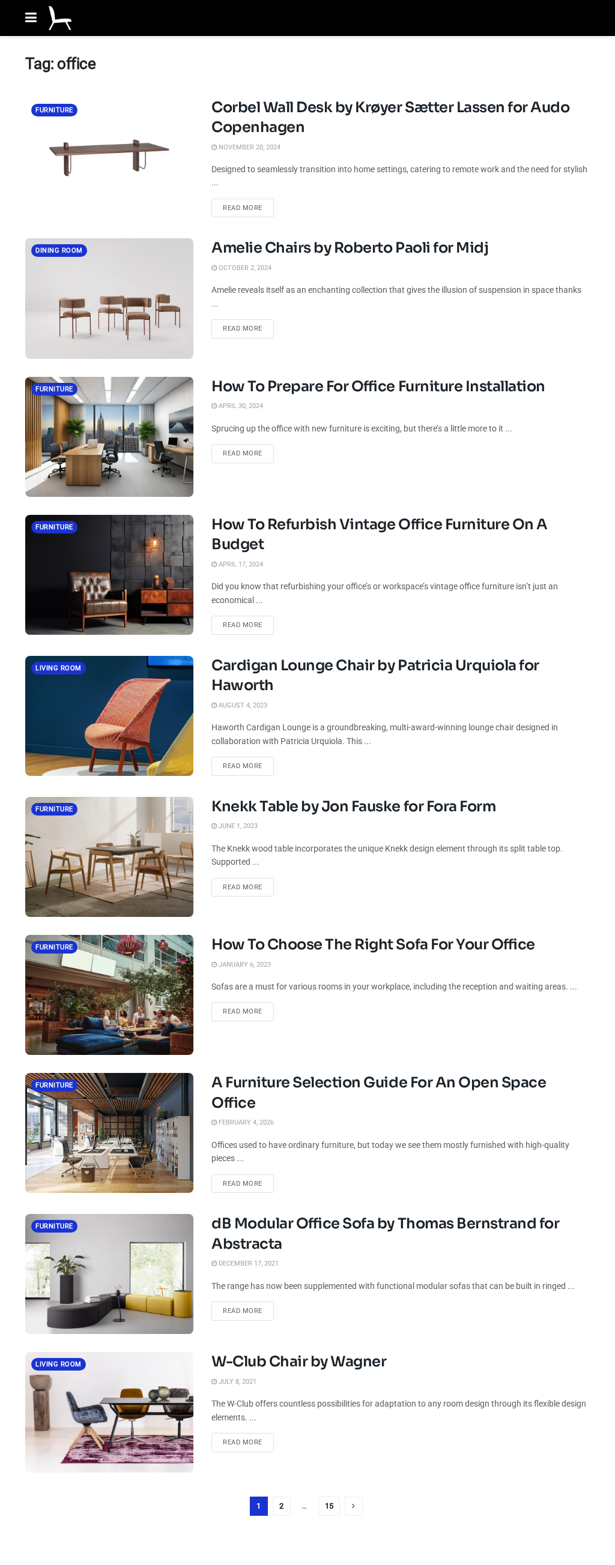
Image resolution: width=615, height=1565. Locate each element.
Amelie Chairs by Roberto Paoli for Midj (349, 248)
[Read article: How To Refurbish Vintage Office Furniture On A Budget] (109, 575)
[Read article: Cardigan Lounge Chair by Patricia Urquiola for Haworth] (109, 716)
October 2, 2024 (244, 268)
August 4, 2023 (242, 705)
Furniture (54, 110)
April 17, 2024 (240, 564)
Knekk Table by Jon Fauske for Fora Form (353, 807)
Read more (248, 207)
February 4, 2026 (245, 1122)
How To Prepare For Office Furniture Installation (378, 386)
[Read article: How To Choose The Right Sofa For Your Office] (109, 995)
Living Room (58, 668)
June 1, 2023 (237, 826)
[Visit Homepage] (60, 18)
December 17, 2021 (248, 1263)
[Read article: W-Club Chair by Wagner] (109, 1412)
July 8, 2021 (236, 1382)
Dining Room (59, 250)
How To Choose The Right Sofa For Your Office (373, 945)
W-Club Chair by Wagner (298, 1362)
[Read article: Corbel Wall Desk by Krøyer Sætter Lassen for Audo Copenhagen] (109, 158)
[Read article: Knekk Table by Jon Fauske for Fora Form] (109, 857)
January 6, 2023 (244, 965)
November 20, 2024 (248, 147)
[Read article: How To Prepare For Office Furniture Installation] (109, 437)
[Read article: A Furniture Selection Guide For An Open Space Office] (109, 1133)
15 (329, 1505)
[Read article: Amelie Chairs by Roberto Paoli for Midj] (109, 298)
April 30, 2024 (240, 406)
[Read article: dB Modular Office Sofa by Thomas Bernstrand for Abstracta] (109, 1274)
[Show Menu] (31, 18)
